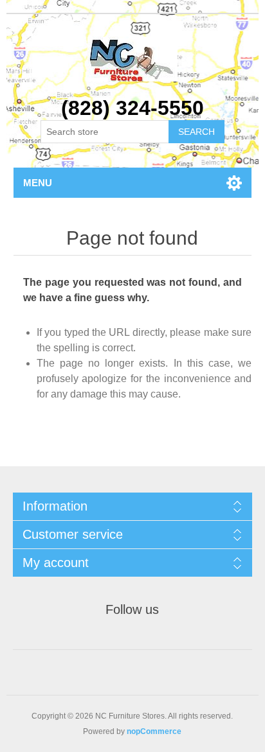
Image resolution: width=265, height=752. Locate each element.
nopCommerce (154, 731)
